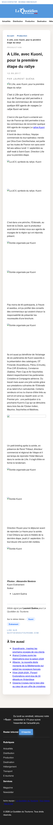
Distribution (18, 21)
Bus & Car (8, 803)
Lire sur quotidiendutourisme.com (23, 631)
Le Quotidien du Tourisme (27, 800)
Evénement (13, 624)
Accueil (10, 35)
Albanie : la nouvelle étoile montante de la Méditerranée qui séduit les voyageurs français (28, 665)
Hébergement (9, 766)
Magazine (8, 787)
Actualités (6, 21)
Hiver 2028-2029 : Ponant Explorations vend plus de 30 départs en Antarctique (26, 676)
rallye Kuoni (39, 127)
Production (30, 21)
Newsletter (8, 792)
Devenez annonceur (27, 2)
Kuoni (30, 619)
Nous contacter (9, 2)
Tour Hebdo (45, 800)
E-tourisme (8, 775)
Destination (42, 21)
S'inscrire (26, 732)
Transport (7, 771)
